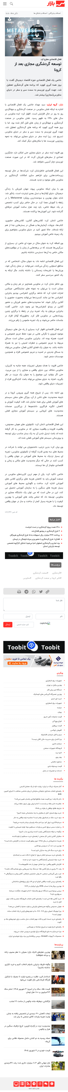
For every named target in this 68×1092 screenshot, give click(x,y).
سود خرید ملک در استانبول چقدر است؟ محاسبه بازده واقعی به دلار (37, 817)
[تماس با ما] (46, 1084)
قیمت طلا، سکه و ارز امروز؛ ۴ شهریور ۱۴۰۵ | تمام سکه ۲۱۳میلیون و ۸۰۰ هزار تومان (27, 991)
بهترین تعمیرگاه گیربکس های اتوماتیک (47, 694)
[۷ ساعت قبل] (58, 1029)
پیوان (60, 712)
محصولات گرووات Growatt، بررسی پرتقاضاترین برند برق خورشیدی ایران (35, 936)
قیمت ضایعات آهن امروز (53, 716)
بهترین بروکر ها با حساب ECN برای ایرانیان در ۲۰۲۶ (43, 886)
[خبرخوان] (28, 1084)
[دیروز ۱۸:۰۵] (58, 979)
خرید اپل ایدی (56, 698)
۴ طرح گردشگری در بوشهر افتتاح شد (46, 531)
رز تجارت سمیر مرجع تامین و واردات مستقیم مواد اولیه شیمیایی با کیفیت (35, 827)
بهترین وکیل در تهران (54, 685)
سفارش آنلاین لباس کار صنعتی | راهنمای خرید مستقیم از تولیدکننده (36, 836)
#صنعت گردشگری (40, 573)
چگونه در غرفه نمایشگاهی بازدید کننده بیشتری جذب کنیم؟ (40, 831)
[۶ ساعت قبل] (58, 955)
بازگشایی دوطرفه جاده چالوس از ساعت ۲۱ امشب (29, 1001)
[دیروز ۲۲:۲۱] (58, 1041)
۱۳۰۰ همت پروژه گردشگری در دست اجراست (42, 527)
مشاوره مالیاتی (56, 762)
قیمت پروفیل (57, 725)
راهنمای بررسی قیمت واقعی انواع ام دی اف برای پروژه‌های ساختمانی (36, 881)
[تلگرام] (34, 1084)
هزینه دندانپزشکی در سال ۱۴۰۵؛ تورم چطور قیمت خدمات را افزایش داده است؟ (32, 841)
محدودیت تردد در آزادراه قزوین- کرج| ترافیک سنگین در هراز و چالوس (27, 1027)
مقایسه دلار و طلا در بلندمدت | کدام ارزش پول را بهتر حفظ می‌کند (37, 803)
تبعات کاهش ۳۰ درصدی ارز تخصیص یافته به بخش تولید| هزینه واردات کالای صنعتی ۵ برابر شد (28, 1015)
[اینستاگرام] (40, 1084)
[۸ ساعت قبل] (58, 1066)
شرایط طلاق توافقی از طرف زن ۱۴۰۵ (48, 808)
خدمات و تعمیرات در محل (52, 770)
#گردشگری (56, 573)
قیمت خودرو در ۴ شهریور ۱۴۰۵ (37, 1050)
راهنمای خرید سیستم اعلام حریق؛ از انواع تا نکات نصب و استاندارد (37, 855)
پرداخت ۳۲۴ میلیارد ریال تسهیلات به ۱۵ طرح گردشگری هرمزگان (35, 535)
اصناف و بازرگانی (55, 13)
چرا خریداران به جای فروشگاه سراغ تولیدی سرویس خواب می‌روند (37, 931)
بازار (61, 105)
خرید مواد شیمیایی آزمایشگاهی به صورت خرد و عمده (42, 859)
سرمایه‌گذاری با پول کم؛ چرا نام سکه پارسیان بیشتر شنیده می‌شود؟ (37, 822)
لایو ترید (58, 752)
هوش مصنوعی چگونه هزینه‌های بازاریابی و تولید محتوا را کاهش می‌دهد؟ (34, 906)
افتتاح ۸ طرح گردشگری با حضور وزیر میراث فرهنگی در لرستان (36, 539)
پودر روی (59, 757)
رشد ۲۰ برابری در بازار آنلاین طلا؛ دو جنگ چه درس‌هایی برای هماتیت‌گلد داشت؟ (33, 869)
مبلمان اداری (57, 743)
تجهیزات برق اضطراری (54, 680)
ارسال (7, 624)
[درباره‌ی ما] (52, 1084)
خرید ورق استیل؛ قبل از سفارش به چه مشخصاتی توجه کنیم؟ (39, 813)
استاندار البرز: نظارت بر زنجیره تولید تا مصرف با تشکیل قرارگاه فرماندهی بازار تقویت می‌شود (27, 978)
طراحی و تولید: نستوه (34, 1089)
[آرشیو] (22, 1084)
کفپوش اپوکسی (56, 730)
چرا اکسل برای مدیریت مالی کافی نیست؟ (47, 739)
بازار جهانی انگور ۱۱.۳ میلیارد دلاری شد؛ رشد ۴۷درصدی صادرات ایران (27, 1064)
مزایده (59, 707)
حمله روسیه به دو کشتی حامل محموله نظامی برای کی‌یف (29, 1040)
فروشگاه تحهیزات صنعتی (52, 748)
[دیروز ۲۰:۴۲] (58, 1004)
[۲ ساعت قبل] (58, 992)
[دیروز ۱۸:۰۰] (58, 1016)
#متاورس (27, 578)
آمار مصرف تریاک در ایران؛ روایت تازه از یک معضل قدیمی (40, 786)
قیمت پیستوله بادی (55, 766)
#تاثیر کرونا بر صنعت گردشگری (48, 578)
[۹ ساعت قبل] (58, 967)
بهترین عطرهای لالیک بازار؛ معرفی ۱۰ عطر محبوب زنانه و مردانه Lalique (27, 954)
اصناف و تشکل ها (40, 13)
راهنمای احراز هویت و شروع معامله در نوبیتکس (44, 927)
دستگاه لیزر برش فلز (54, 689)
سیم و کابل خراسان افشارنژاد (51, 734)
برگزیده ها (58, 779)
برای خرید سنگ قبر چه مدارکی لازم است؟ (46, 850)
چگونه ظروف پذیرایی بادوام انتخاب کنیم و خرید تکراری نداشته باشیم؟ (27, 966)
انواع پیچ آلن (57, 721)
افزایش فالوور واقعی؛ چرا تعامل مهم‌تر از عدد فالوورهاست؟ (40, 864)
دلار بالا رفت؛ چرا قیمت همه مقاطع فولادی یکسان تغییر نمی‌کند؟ (38, 799)
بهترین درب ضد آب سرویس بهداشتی (47, 845)
